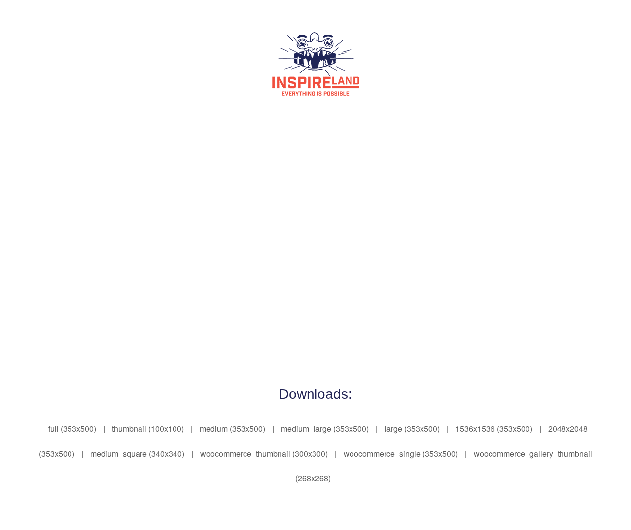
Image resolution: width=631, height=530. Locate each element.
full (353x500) (72, 428)
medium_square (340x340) (137, 453)
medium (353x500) (232, 428)
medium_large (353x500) (325, 428)
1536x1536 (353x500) (494, 428)
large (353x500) (412, 428)
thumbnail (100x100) (148, 428)
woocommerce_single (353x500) (401, 453)
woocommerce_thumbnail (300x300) (264, 453)
